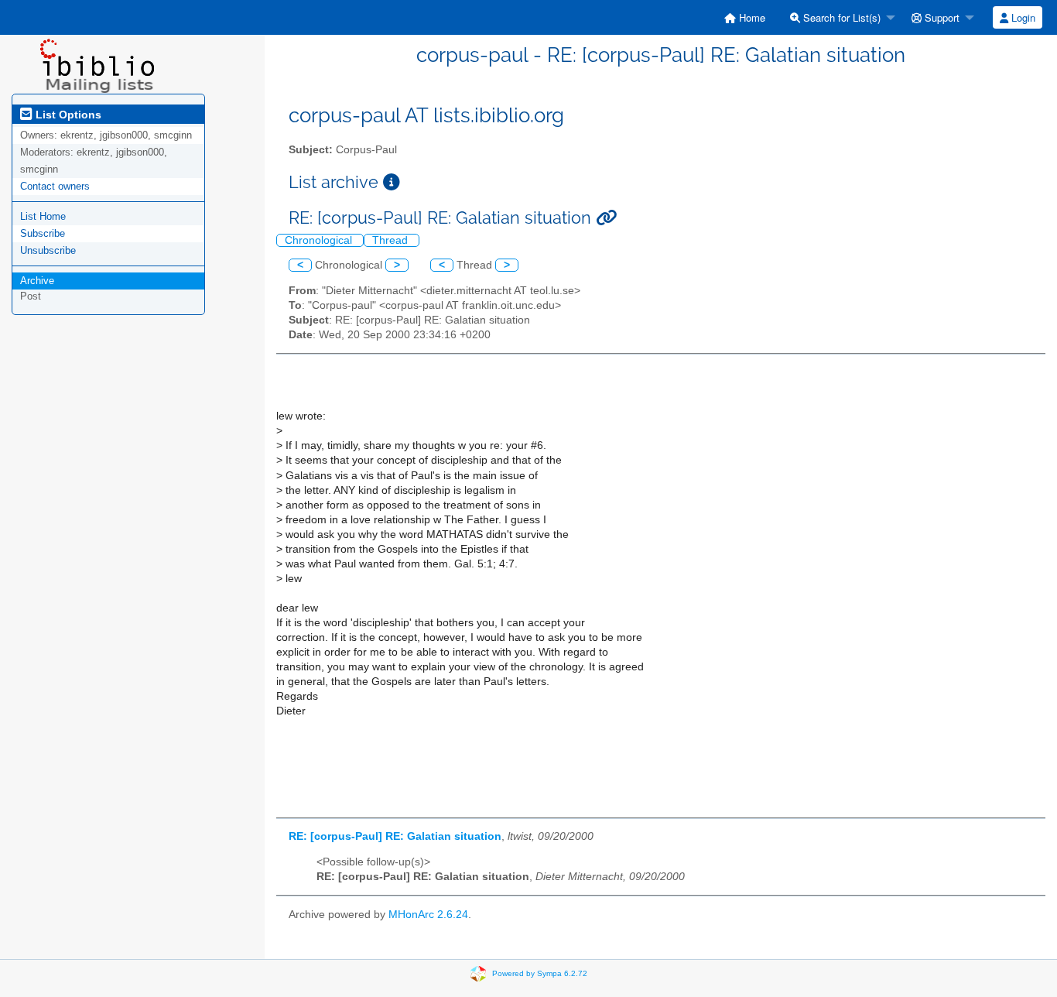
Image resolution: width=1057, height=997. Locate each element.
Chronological (320, 240)
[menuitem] (745, 17)
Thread (391, 240)
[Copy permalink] (606, 218)
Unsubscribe (48, 250)
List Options (66, 114)
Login (1021, 17)
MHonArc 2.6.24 (428, 914)
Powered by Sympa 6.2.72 (539, 972)
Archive (37, 280)
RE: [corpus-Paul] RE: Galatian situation (395, 836)
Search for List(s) (840, 17)
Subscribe (42, 233)
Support (941, 17)
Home (750, 17)
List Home (43, 216)
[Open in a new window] (391, 182)
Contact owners (55, 186)
